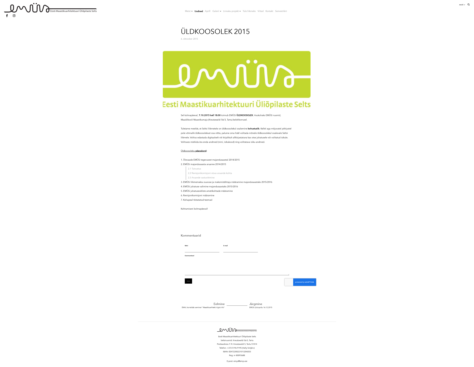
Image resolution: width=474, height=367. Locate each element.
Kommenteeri (189, 256)
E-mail (225, 246)
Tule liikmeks (249, 11)
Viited (261, 11)
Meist (188, 11)
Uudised (199, 11)
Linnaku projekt (231, 11)
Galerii (215, 11)
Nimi (186, 246)
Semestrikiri (281, 11)
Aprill (207, 11)
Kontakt (269, 11)
